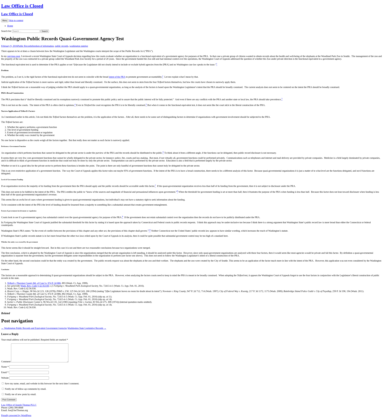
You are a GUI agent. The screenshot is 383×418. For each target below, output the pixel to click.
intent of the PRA (117, 77)
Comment (5, 361)
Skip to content (16, 20)
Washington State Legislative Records (86, 328)
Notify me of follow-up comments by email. (25, 389)
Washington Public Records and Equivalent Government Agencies (34, 328)
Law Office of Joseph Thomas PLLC (19, 405)
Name (5, 366)
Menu (4, 20)
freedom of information (43, 46)
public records (61, 46)
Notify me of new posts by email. (20, 394)
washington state (77, 46)
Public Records (25, 46)
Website (5, 378)
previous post (13, 56)
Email (5, 372)
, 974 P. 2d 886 (34, 283)
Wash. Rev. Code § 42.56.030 (34, 286)
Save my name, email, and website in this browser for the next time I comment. (42, 383)
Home (10, 26)
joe (86, 46)
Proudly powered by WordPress (16, 415)
